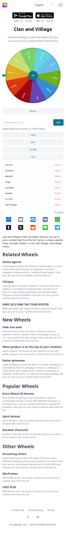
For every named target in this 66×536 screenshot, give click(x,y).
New (33, 142)
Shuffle (33, 149)
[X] (28, 517)
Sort (33, 156)
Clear (33, 134)
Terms (50, 510)
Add (58, 122)
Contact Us (18, 510)
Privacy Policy (36, 510)
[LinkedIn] (38, 517)
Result (33, 111)
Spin (33, 75)
